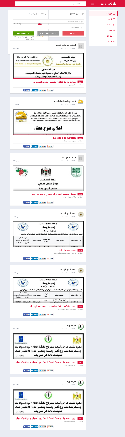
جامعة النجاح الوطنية (68, 213)
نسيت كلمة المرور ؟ (47, 33)
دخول (74, 33)
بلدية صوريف (71, 325)
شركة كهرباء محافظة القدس (64, 101)
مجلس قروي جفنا (69, 157)
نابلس (14, 217)
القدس (15, 104)
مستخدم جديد (22, 33)
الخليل (14, 48)
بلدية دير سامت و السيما (66, 45)
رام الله (15, 161)
